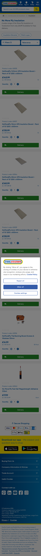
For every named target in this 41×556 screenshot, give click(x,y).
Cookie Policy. (32, 275)
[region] (20, 278)
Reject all (20, 281)
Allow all (20, 287)
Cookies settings (20, 293)
